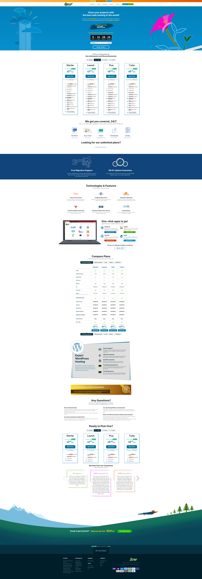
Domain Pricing (78, 569)
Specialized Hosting (66, 568)
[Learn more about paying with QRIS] (122, 571)
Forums (101, 565)
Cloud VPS (105, 4)
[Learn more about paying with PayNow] (129, 571)
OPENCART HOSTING (110, 240)
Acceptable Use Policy (133, 564)
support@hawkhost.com (101, 137)
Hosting (98, 4)
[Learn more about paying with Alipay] (133, 569)
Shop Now (109, 1)
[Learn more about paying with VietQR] (118, 571)
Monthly (91, 59)
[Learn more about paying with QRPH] (126, 571)
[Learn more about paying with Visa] (114, 569)
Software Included (98, 262)
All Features (117, 262)
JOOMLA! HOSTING (129, 232)
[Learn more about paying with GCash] (133, 571)
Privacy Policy (119, 564)
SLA (138, 564)
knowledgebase (103, 404)
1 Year (98, 59)
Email (106, 262)
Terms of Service (91, 567)
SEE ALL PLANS (101, 47)
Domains (111, 4)
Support (124, 4)
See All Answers (114, 137)
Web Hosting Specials (67, 572)
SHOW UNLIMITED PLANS (101, 147)
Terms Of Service (126, 564)
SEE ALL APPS (120, 248)
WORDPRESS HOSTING (110, 232)
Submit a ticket (88, 137)
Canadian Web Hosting (67, 569)
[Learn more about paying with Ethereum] (137, 569)
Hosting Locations (78, 571)
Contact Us (102, 562)
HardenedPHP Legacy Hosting (68, 571)
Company (117, 4)
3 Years (113, 59)
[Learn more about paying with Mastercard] (118, 569)
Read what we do (127, 137)
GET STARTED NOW (124, 531)
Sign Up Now (70, 76)
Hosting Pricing (78, 568)
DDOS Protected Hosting (67, 566)
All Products (92, 4)
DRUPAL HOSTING (129, 240)
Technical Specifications (87, 262)
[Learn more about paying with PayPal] (126, 569)
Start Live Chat (74, 137)
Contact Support (102, 550)
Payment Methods (78, 565)
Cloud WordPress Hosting (67, 565)
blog (112, 404)
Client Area (130, 4)
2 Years (105, 59)
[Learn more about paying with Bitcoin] (129, 569)
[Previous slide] (64, 478)
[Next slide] (138, 478)
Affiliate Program (78, 562)
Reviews (76, 566)
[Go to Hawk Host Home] (68, 4)
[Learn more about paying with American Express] (122, 569)
